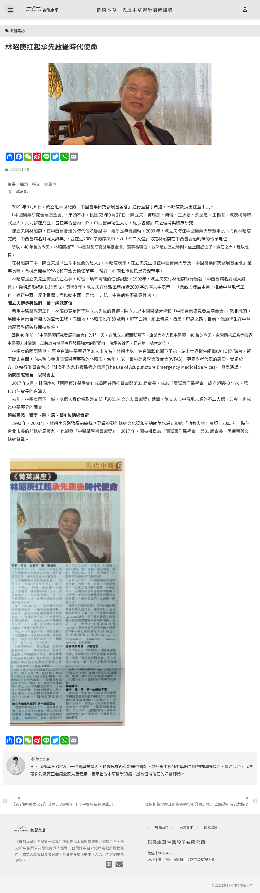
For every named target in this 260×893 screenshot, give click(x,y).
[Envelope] (119, 864)
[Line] (108, 864)
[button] (10, 10)
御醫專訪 (17, 30)
